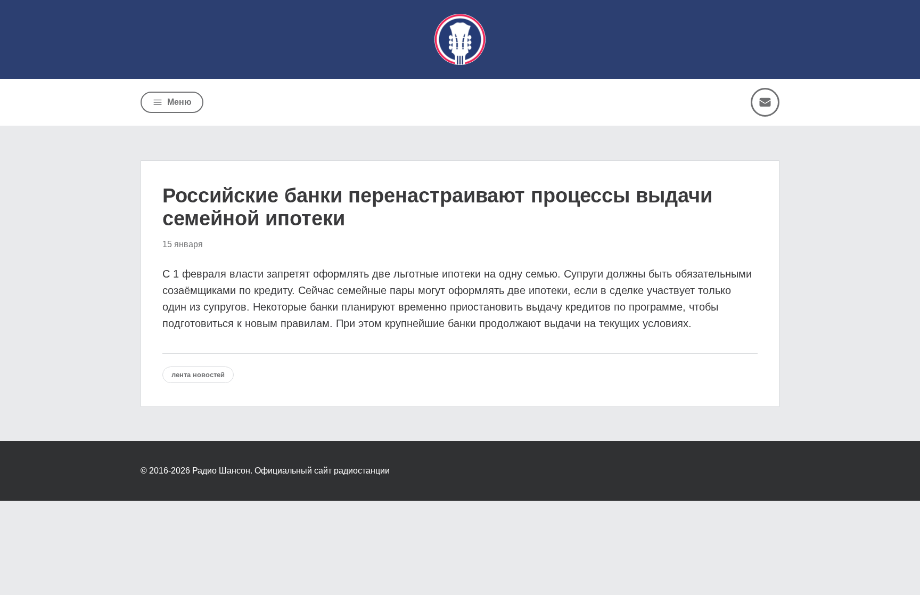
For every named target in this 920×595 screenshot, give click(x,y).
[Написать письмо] (765, 102)
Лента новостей (198, 375)
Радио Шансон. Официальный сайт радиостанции (291, 470)
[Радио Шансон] (460, 39)
